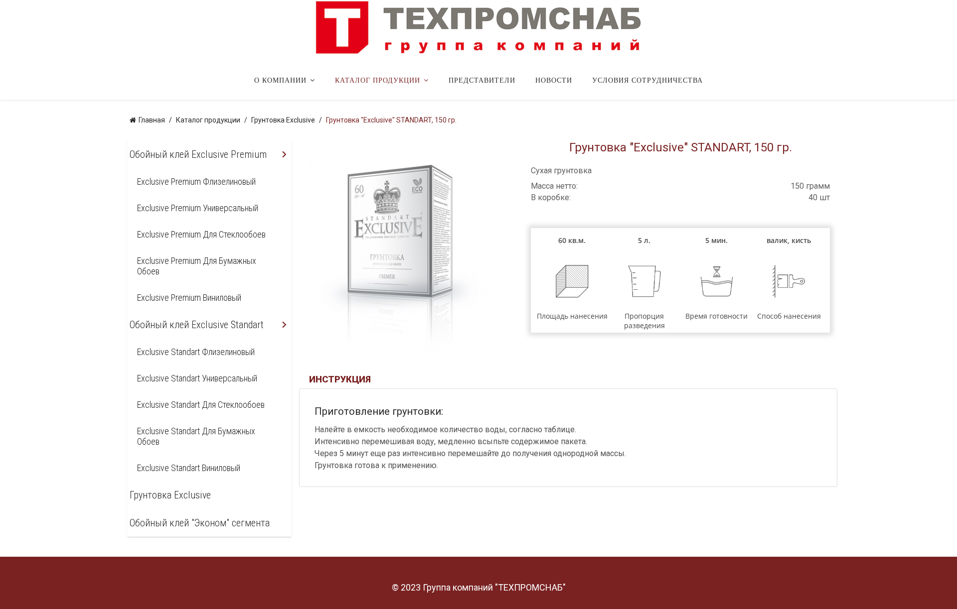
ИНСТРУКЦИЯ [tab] (340, 379)
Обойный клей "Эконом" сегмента (200, 523)
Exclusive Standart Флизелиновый (196, 352)
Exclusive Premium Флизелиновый (196, 181)
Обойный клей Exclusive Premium (198, 154)
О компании (280, 80)
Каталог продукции (377, 80)
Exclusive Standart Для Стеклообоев (201, 404)
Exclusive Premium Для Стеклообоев (201, 234)
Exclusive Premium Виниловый (189, 297)
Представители (482, 80)
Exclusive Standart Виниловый (188, 468)
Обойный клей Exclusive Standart (197, 325)
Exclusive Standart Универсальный (197, 378)
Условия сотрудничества (647, 80)
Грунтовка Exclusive (170, 495)
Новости (553, 80)
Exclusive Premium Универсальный (197, 208)
